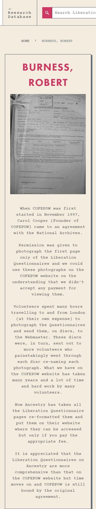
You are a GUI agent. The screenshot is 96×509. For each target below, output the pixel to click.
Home (25, 41)
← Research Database (20, 13)
